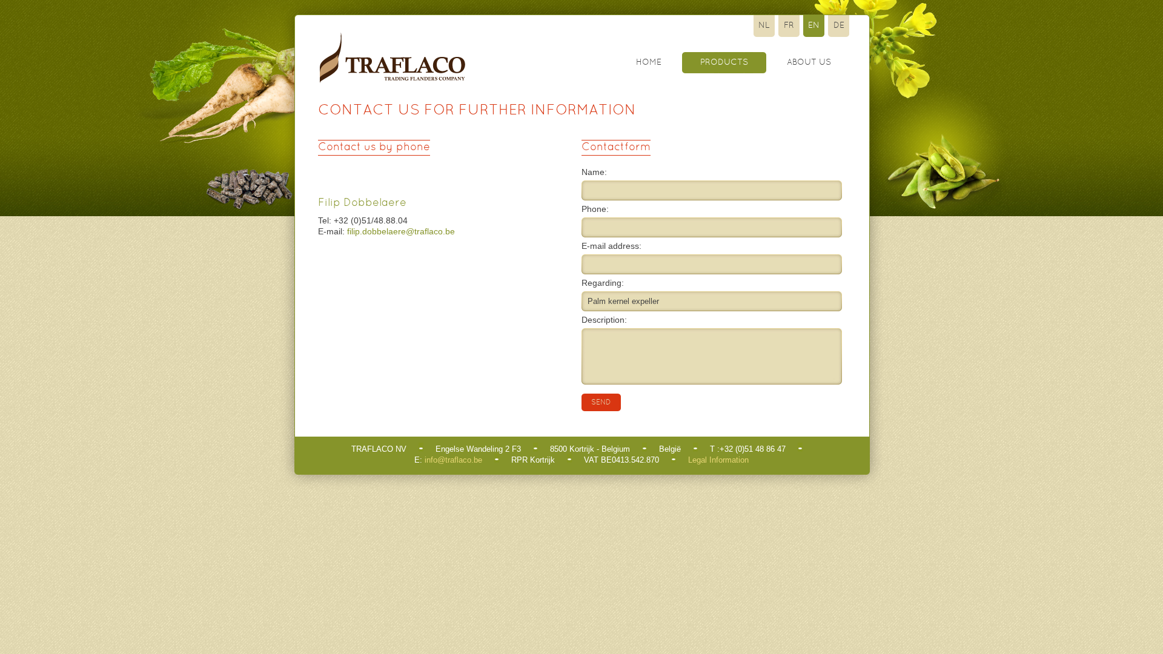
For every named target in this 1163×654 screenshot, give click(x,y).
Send (601, 403)
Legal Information (718, 459)
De (838, 26)
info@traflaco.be (453, 459)
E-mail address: (611, 246)
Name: (594, 172)
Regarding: (603, 283)
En (814, 26)
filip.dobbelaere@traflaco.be (401, 231)
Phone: (595, 209)
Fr (789, 26)
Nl (764, 26)
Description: (604, 320)
